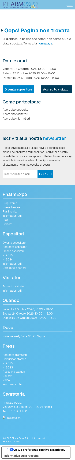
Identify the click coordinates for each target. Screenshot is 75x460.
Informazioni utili (12, 216)
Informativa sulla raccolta (21, 455)
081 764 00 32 (17, 411)
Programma (10, 203)
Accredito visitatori (56, 89)
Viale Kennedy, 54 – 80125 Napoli (24, 336)
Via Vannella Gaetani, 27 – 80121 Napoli (27, 407)
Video (6, 380)
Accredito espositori (16, 109)
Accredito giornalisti (16, 118)
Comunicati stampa (14, 359)
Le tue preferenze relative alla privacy (39, 449)
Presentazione (11, 207)
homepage (45, 43)
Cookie (16, 441)
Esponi (12, 224)
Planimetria (10, 211)
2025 (9, 255)
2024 (9, 259)
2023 (9, 367)
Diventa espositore (18, 89)
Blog (5, 220)
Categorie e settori (14, 268)
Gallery (7, 376)
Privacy (7, 441)
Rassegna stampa (14, 372)
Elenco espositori (13, 251)
